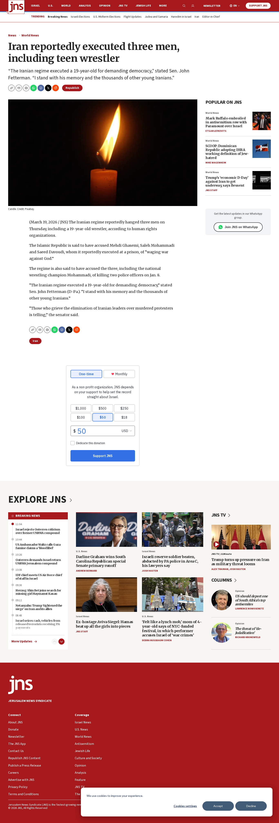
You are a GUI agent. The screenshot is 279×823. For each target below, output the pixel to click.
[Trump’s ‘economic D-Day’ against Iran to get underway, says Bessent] (261, 180)
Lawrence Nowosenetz (249, 608)
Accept (218, 806)
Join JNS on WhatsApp (241, 227)
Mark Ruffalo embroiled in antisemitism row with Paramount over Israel (226, 122)
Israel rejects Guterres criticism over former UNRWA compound (38, 531)
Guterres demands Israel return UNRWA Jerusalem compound (38, 561)
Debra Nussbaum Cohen (157, 640)
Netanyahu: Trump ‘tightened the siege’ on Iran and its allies (39, 607)
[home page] (16, 7)
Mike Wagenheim (215, 162)
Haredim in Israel (181, 17)
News (12, 35)
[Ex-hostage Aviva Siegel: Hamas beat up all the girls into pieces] (106, 594)
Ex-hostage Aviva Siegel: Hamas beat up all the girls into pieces (104, 624)
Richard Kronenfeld (247, 637)
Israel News (148, 551)
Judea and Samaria (156, 17)
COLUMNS (222, 580)
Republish (72, 88)
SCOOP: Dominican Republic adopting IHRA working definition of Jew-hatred (227, 152)
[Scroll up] (54, 641)
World (66, 6)
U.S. (50, 6)
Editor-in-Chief (211, 17)
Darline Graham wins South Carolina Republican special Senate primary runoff (101, 561)
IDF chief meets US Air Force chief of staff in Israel (39, 576)
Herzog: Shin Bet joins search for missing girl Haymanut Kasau (38, 592)
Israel (35, 6)
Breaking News (28, 515)
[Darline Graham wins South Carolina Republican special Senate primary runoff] (106, 529)
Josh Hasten (150, 571)
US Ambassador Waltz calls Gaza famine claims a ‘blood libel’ (38, 546)
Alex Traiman (219, 569)
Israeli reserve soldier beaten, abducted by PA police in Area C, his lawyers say (170, 561)
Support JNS (258, 6)
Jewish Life (143, 6)
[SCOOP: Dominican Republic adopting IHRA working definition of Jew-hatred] (261, 149)
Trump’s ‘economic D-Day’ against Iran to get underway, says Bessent (226, 181)
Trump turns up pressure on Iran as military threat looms (240, 561)
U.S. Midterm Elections (107, 17)
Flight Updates (133, 17)
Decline (251, 806)
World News (30, 35)
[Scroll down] (61, 641)
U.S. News (81, 551)
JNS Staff (211, 190)
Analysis (85, 6)
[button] (26, 88)
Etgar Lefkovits (215, 131)
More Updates (21, 641)
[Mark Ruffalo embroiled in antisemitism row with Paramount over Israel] (261, 121)
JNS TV (122, 6)
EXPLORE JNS (38, 500)
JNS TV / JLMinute (221, 554)
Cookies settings (185, 806)
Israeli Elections (80, 17)
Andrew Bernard (86, 571)
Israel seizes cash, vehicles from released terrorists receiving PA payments (38, 624)
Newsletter (211, 6)
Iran (197, 17)
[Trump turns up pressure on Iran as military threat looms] (241, 537)
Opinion (104, 6)
